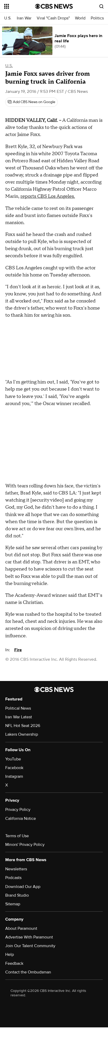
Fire (18, 650)
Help (9, 954)
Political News (18, 708)
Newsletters (16, 869)
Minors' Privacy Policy (25, 844)
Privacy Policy (17, 809)
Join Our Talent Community (30, 946)
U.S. (8, 18)
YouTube (13, 759)
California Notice (20, 818)
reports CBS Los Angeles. (47, 196)
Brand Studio (17, 895)
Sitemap (12, 904)
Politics (97, 18)
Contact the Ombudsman (28, 972)
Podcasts (13, 878)
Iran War (24, 18)
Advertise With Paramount (29, 937)
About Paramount (21, 928)
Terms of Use (17, 836)
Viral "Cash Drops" (53, 18)
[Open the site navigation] (19, 6)
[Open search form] (101, 6)
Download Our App (22, 887)
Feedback (14, 963)
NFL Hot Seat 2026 (22, 726)
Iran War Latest (18, 717)
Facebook (14, 768)
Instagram (14, 776)
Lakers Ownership (21, 734)
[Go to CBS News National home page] (54, 6)
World (80, 18)
